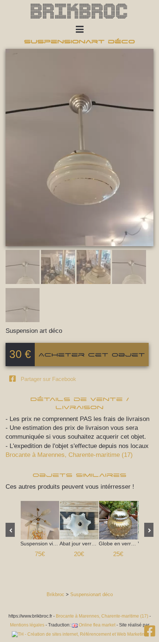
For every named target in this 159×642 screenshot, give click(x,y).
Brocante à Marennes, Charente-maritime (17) (69, 454)
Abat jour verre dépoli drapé (79, 520)
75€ (40, 554)
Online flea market (96, 625)
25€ (118, 554)
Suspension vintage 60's (40, 520)
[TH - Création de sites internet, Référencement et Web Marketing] (79, 634)
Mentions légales (27, 625)
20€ (79, 554)
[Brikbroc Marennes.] (149, 633)
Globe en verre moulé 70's (118, 520)
